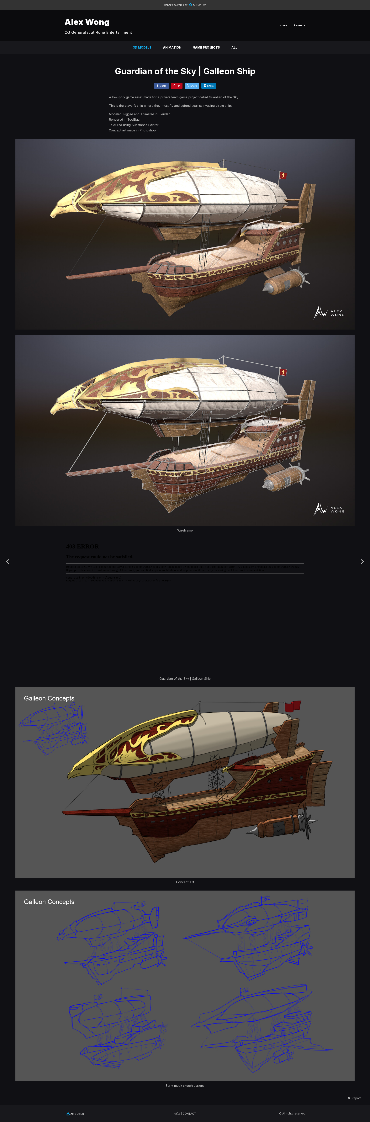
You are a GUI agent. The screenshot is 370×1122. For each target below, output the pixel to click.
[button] (354, 1098)
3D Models (142, 47)
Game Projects (206, 47)
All (234, 47)
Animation (172, 47)
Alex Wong (87, 22)
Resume (299, 25)
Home (283, 25)
